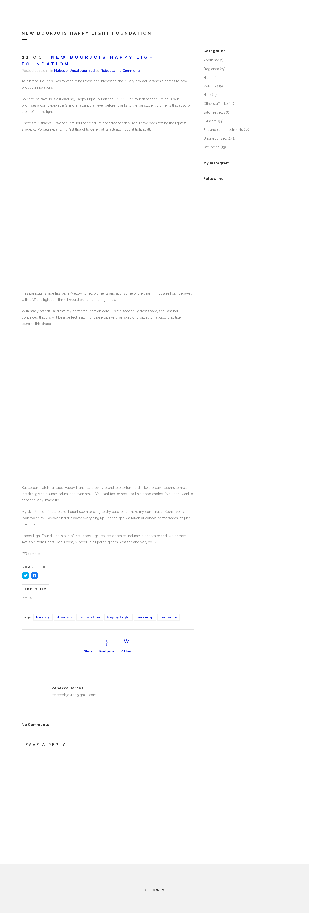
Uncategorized (82, 70)
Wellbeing (212, 147)
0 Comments (129, 70)
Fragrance (211, 69)
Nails (207, 95)
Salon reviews (214, 112)
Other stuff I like (216, 104)
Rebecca (108, 70)
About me (211, 60)
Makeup (61, 70)
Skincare (210, 121)
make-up (145, 617)
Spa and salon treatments (223, 130)
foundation (89, 617)
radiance (168, 617)
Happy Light (118, 617)
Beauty (43, 617)
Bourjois (64, 617)
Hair (207, 77)
